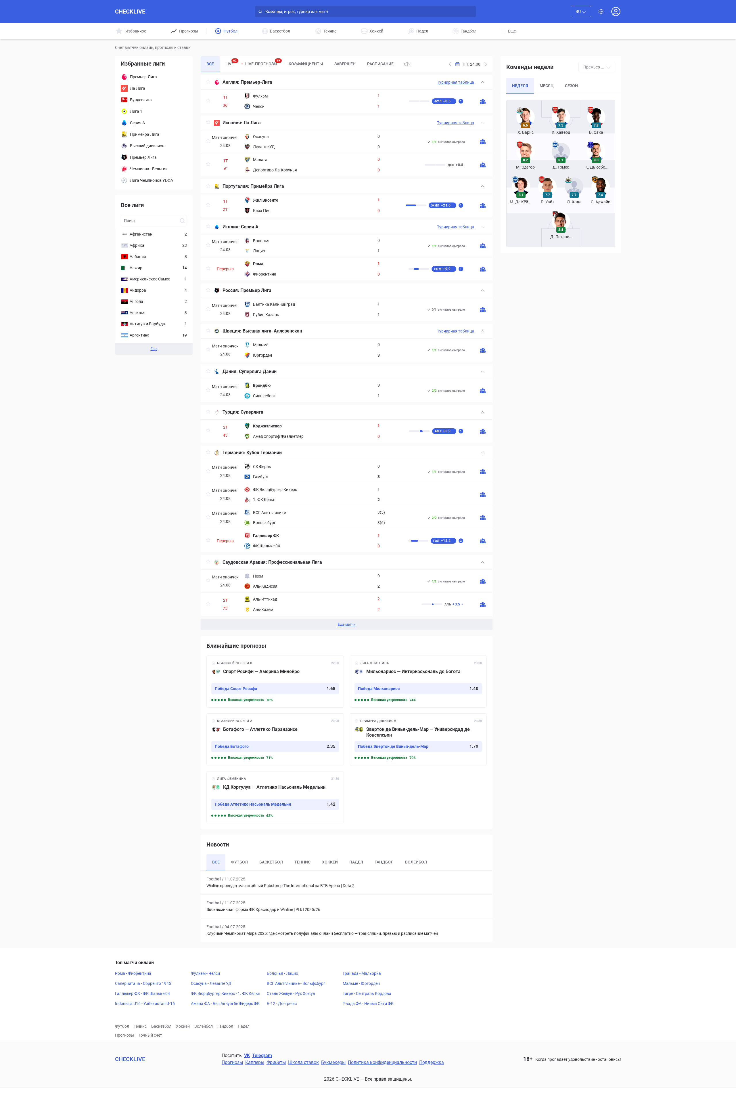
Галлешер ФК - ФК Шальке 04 (142, 993)
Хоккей (183, 1026)
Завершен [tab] (345, 64)
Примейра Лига (267, 186)
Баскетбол (161, 1026)
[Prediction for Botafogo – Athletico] (275, 739)
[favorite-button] (208, 82)
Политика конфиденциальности (382, 1062)
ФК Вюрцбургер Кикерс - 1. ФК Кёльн (225, 993)
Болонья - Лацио (282, 973)
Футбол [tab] (239, 862)
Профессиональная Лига (295, 562)
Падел (244, 1026)
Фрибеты (276, 1062)
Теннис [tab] (302, 862)
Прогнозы (124, 1035)
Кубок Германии (264, 452)
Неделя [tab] (520, 85)
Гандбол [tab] (384, 862)
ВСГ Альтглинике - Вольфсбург (296, 983)
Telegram (262, 1055)
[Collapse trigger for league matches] (482, 82)
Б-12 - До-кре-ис (282, 1003)
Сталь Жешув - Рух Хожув (291, 993)
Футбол (122, 1026)
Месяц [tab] (546, 85)
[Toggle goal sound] (407, 64)
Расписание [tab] (380, 64)
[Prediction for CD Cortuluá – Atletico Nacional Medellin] (275, 797)
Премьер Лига (255, 290)
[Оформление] (601, 11)
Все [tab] (210, 64)
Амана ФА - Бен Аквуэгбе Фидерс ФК (225, 1003)
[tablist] (300, 64)
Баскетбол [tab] (271, 862)
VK (247, 1055)
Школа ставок (303, 1062)
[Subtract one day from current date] (486, 64)
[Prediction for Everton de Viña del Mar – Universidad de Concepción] (418, 739)
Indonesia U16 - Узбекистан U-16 (145, 1003)
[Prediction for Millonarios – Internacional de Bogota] (418, 681)
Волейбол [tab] (416, 862)
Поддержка (431, 1062)
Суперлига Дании (258, 371)
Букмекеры (333, 1062)
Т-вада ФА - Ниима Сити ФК (368, 1003)
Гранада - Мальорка (362, 973)
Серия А (249, 227)
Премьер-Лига (256, 82)
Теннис (140, 1026)
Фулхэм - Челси (205, 973)
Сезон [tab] (571, 85)
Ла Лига (252, 122)
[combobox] (581, 11)
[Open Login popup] (616, 11)
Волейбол (203, 1026)
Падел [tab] (356, 862)
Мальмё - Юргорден (361, 983)
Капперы (254, 1062)
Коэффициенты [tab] (306, 64)
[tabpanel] (346, 352)
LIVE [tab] (231, 62)
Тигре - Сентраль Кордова (367, 993)
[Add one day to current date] (450, 64)
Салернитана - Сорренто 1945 (143, 983)
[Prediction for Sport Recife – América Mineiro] (275, 681)
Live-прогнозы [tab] (262, 62)
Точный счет (150, 1035)
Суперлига (252, 412)
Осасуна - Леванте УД (211, 983)
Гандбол (225, 1026)
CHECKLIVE (130, 11)
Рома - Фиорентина (133, 973)
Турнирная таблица (455, 82)
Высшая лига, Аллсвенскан (272, 331)
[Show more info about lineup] (483, 101)
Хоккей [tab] (330, 862)
